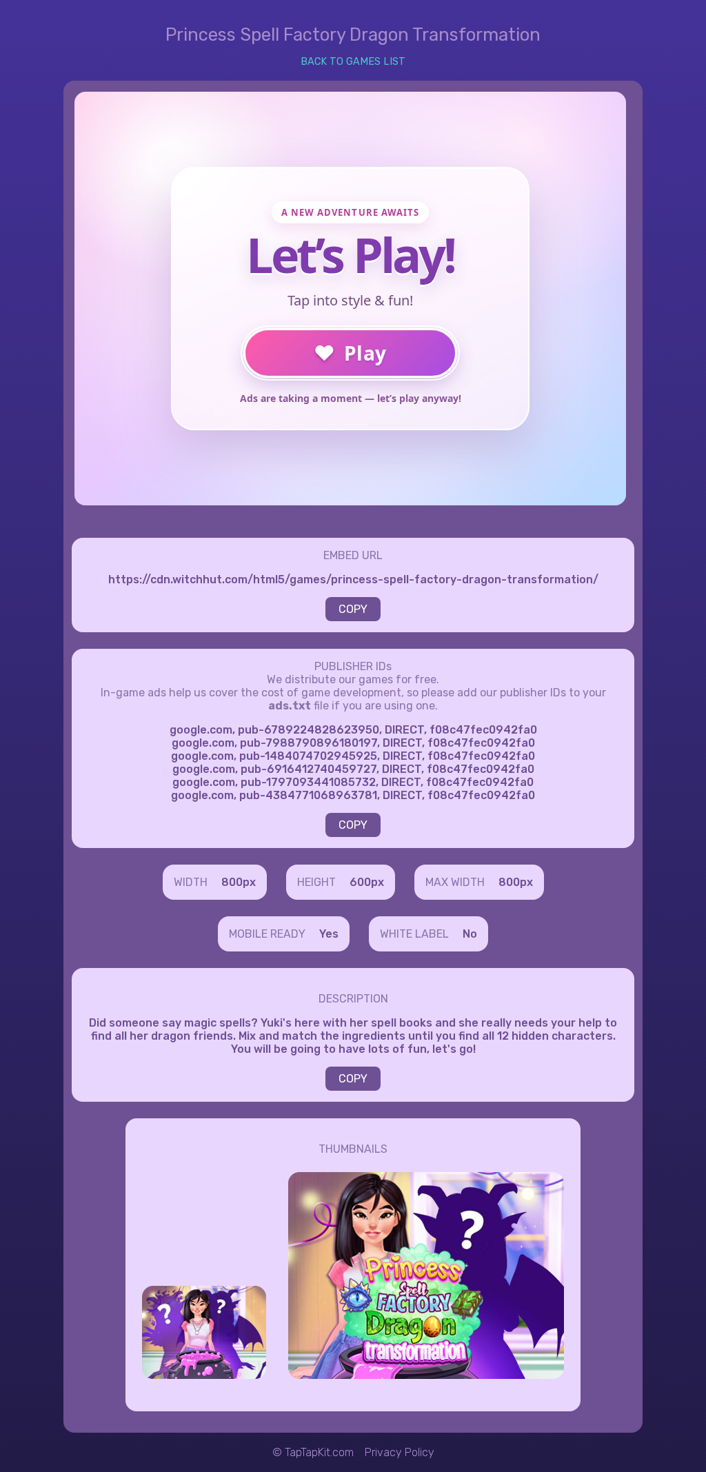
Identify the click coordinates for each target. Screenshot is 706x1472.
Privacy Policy (399, 1452)
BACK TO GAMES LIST (353, 62)
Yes (329, 933)
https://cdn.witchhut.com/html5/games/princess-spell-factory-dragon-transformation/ (353, 579)
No (470, 933)
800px (238, 882)
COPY (353, 609)
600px (367, 882)
